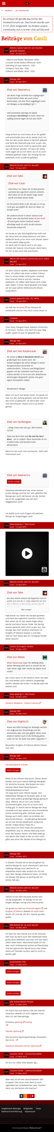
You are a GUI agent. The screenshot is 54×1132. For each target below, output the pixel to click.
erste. (12, 1040)
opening (18, 1022)
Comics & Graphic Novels (21, 646)
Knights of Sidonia (14, 911)
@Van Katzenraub (14, 662)
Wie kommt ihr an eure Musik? (24, 925)
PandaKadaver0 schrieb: (17, 764)
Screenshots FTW (18, 962)
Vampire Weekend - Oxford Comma (22, 703)
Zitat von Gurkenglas (19, 421)
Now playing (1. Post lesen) (22, 524)
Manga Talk (15, 79)
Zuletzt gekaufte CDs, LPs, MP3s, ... (26, 298)
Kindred (20, 307)
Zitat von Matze (16, 657)
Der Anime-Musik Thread (21, 1001)
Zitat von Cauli (16, 183)
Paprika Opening (13, 1031)
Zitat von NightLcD (17, 721)
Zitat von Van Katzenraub (21, 351)
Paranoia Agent (33, 908)
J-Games (14, 318)
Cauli (12, 53)
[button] (3, 3)
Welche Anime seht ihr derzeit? (24, 165)
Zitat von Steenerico (18, 89)
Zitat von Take (15, 175)
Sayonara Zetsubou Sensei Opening (22, 1046)
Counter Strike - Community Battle (26, 1053)
